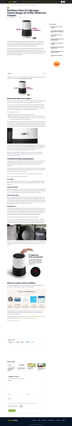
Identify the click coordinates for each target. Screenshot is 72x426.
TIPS (52, 1)
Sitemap (63, 420)
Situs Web (10, 398)
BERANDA (25, 1)
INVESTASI (41, 1)
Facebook (10, 342)
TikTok (32, 342)
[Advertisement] (26, 64)
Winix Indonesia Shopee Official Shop (35, 316)
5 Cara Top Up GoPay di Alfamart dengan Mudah (21, 368)
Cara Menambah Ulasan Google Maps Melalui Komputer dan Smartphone (11, 369)
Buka (44, 73)
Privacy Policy (51, 420)
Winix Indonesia (23, 318)
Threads (17, 342)
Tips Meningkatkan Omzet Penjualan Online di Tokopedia (41, 368)
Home (8, 5)
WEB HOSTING (56, 1)
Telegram (22, 342)
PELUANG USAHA (47, 1)
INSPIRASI (36, 1)
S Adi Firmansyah (10, 17)
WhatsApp (27, 342)
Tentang (34, 420)
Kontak (38, 420)
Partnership (44, 420)
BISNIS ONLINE (30, 1)
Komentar (10, 380)
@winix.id (35, 318)
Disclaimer (58, 420)
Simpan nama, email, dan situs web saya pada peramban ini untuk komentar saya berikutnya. (23, 403)
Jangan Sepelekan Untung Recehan (30, 368)
